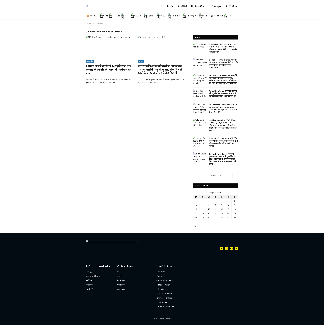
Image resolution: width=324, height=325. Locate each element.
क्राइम (141, 61)
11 (203, 209)
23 (235, 213)
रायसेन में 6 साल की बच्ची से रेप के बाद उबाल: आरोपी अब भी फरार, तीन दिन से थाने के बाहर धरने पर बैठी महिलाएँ (160, 70)
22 (228, 213)
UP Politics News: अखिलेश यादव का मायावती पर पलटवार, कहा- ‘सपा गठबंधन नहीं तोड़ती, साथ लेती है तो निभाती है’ (223, 108)
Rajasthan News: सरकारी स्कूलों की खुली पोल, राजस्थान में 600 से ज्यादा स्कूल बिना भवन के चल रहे (223, 93)
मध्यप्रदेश (90, 61)
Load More (214, 175)
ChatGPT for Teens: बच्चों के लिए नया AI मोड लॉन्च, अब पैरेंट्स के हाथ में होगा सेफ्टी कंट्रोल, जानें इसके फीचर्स (223, 142)
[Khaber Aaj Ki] (87, 6)
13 (215, 209)
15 (228, 209)
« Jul (194, 226)
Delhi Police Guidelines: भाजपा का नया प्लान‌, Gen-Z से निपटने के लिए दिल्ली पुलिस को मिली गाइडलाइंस (223, 64)
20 (215, 213)
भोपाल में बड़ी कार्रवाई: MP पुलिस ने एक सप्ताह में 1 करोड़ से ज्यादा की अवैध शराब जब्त (108, 70)
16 (235, 209)
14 (222, 209)
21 (222, 213)
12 (209, 209)
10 (196, 209)
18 (203, 213)
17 (196, 213)
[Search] (161, 6)
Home (88, 23)
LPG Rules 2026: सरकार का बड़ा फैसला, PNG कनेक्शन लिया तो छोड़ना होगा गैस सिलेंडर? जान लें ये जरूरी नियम (223, 48)
